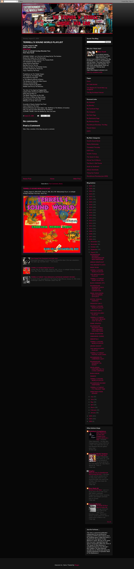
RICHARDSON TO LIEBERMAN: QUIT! (97, 358)
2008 (91, 234)
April (92, 404)
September (94, 249)
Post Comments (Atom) (55, 183)
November (94, 244)
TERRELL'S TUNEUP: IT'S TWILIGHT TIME (97, 388)
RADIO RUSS (94, 267)
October (93, 247)
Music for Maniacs (95, 504)
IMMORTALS (94, 339)
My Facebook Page (93, 108)
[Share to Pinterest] (49, 116)
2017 (91, 210)
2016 (91, 212)
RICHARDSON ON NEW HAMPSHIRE (97, 384)
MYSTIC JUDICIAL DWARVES (96, 300)
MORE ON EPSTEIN (96, 333)
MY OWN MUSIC (92, 84)
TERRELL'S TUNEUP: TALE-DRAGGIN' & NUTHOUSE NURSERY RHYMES (53, 277)
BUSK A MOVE (94, 373)
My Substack (91, 102)
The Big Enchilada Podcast (95, 92)
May (92, 402)
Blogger (77, 565)
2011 (90, 226)
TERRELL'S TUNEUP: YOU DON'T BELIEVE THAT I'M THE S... (97, 319)
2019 (91, 204)
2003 (91, 421)
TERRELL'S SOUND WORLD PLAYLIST (36, 188)
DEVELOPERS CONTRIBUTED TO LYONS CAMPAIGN (97, 369)
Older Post (77, 179)
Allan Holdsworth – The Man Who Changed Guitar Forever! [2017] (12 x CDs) (102, 436)
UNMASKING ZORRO (97, 336)
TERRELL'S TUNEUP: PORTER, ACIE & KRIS (98, 353)
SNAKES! (93, 376)
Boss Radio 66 (94, 488)
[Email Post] (38, 115)
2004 (91, 418)
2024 (91, 191)
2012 (91, 223)
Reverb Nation (91, 128)
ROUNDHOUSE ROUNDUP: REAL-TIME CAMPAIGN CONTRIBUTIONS (96, 328)
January (93, 412)
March (93, 407)
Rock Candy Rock (101, 455)
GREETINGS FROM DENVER (96, 392)
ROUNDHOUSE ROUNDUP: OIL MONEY (96, 363)
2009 (91, 231)
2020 (91, 202)
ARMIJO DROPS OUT (97, 262)
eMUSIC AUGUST (95, 346)
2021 (91, 199)
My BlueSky (90, 105)
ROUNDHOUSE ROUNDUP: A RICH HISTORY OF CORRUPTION (97, 288)
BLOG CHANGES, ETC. (97, 283)
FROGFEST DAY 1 (96, 310)
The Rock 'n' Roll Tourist (94, 163)
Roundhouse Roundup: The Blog (97, 124)
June (92, 399)
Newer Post (27, 179)
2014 (91, 218)
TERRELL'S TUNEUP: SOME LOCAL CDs (97, 279)
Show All (109, 521)
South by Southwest (93, 166)
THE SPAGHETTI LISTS (97, 265)
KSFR (88, 131)
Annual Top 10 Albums (94, 160)
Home (52, 179)
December (94, 241)
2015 (91, 215)
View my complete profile (94, 72)
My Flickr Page (91, 115)
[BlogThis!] (44, 116)
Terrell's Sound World (93, 141)
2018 (91, 207)
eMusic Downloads (92, 169)
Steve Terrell (102, 52)
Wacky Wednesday (93, 144)
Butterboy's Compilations (97, 431)
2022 (91, 196)
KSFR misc (90, 150)
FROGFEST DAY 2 (96, 303)
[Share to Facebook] (47, 116)
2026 (91, 186)
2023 (91, 194)
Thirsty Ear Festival (93, 173)
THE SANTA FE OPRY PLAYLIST (97, 275)
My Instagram (91, 112)
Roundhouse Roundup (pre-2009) (97, 176)
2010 (91, 228)
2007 (91, 236)
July (92, 396)
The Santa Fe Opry (93, 157)
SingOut (91, 471)
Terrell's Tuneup (92, 153)
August (93, 252)
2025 (91, 188)
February (94, 410)
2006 (91, 239)
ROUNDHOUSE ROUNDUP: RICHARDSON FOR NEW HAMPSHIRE (97, 257)
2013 (91, 220)
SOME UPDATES (95, 323)
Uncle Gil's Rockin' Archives (98, 454)
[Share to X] (45, 116)
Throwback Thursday (93, 147)
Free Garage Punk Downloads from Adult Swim (44, 258)
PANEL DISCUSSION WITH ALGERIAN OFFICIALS (96, 294)
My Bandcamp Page (93, 118)
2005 (91, 416)
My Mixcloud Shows (93, 121)
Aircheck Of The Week (95, 490)
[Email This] (42, 116)
